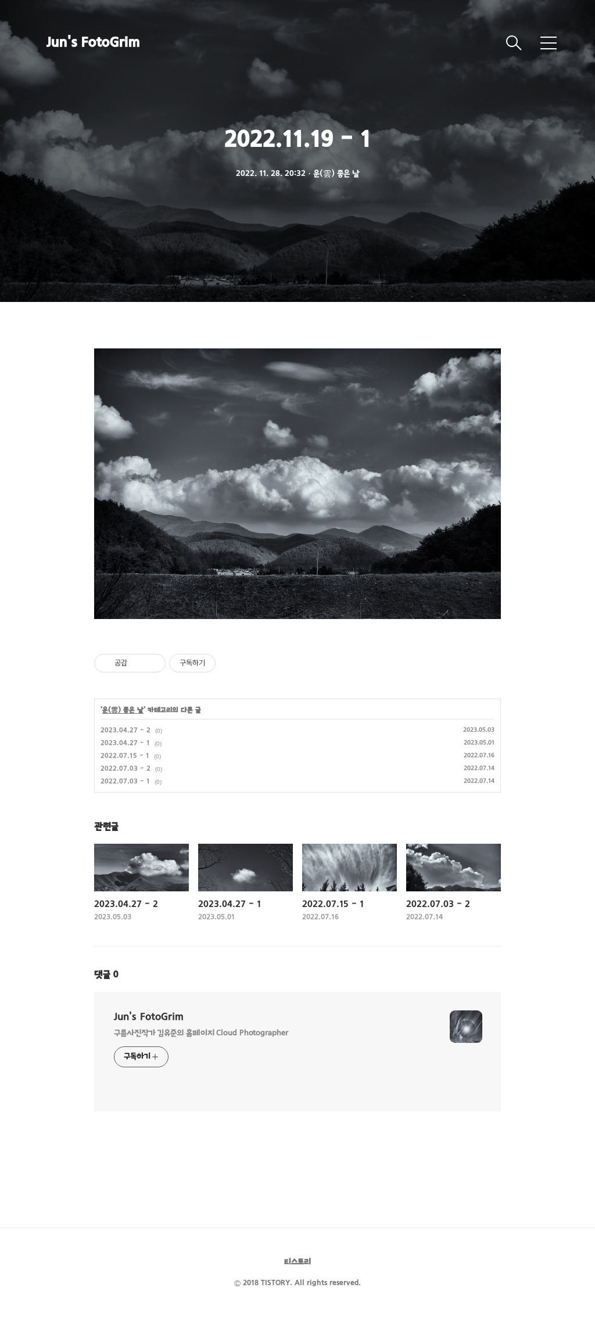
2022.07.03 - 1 (125, 782)
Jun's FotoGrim (93, 43)
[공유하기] (138, 663)
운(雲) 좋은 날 (123, 710)
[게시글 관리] (152, 663)
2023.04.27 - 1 (125, 743)
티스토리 (297, 1262)
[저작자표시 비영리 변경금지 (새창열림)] (231, 663)
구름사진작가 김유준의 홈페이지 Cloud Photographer (201, 1033)
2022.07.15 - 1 (125, 756)
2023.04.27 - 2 (125, 730)
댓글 (106, 975)
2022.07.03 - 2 (125, 769)
